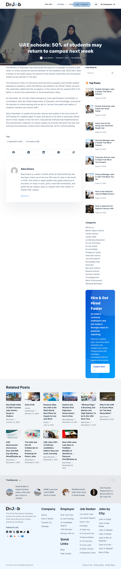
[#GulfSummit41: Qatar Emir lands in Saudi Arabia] (65, 492)
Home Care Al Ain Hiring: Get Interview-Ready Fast (104, 125)
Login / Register (81, 4)
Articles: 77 (25, 196)
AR (96, 4)
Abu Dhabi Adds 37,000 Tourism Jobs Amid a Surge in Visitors (13, 410)
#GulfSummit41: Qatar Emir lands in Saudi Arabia (79, 492)
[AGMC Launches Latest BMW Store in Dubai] (37, 492)
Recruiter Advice (93, 268)
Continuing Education (95, 240)
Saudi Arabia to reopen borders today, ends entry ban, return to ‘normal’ (22, 492)
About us (90, 227)
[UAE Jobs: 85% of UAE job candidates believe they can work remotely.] (51, 434)
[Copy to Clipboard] (73, 152)
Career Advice (92, 233)
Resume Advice (92, 271)
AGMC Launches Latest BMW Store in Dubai (51, 492)
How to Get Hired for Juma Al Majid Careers (104, 192)
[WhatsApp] (58, 152)
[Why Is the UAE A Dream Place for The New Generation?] (107, 396)
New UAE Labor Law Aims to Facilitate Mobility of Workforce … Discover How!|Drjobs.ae (69, 450)
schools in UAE (32, 141)
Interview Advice (93, 255)
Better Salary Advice (95, 230)
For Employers (108, 4)
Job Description (93, 258)
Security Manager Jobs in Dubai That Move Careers (105, 142)
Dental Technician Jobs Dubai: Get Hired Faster (105, 108)
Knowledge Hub (93, 262)
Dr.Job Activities (93, 243)
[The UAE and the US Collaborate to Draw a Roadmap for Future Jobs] (32, 434)
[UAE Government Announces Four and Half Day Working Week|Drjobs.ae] (13, 434)
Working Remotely (94, 283)
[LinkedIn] (43, 152)
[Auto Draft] (32, 396)
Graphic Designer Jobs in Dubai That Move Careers (104, 91)
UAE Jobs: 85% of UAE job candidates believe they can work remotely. (51, 448)
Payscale (89, 265)
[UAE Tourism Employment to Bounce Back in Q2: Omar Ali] (93, 492)
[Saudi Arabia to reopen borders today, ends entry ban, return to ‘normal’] (9, 492)
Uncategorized (92, 277)
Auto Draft (30, 404)
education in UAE (14, 141)
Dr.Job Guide (91, 246)
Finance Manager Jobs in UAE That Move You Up (104, 176)
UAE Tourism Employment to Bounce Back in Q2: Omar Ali (106, 492)
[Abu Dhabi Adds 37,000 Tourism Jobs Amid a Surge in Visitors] (13, 396)
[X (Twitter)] (28, 152)
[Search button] (112, 73)
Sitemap (45, 526)
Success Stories (93, 274)
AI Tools (60, 4)
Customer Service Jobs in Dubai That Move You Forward (105, 159)
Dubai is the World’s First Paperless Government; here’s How (68, 410)
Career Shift (91, 237)
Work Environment (94, 280)
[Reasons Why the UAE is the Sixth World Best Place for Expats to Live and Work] (51, 396)
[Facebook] (13, 152)
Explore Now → (99, 368)
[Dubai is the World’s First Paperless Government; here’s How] (70, 396)
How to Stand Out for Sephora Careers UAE (104, 207)
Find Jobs (48, 4)
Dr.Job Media (76, 58)
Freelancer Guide (93, 252)
